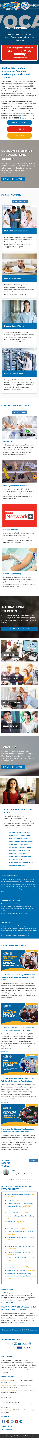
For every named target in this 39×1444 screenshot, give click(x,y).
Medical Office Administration (16, 237)
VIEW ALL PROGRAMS (19, 207)
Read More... (5, 1007)
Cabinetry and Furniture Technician (19, 1243)
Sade (14, 1176)
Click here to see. (7, 1308)
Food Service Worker (12, 284)
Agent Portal (7, 1436)
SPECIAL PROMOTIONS (11, 685)
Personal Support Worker (14, 332)
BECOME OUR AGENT (10, 732)
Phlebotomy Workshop (12, 580)
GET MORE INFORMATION (13, 185)
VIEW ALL (33, 1166)
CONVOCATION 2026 (19, 128)
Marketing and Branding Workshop (18, 1201)
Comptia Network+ (10, 536)
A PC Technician (12, 1219)
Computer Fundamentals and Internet (20, 1238)
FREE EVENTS (19, 142)
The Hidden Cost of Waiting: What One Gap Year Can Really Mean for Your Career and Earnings (18, 983)
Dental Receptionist (13, 1273)
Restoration (11, 1228)
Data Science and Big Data (16, 1276)
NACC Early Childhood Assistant (17, 1264)
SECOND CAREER (9, 661)
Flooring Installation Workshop (15, 492)
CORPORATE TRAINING (11, 708)
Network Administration (13, 380)
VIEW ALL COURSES (19, 418)
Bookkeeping (11, 1234)
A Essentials (11, 1206)
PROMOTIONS (19, 135)
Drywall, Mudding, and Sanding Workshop (20, 1222)
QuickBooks (8, 447)
